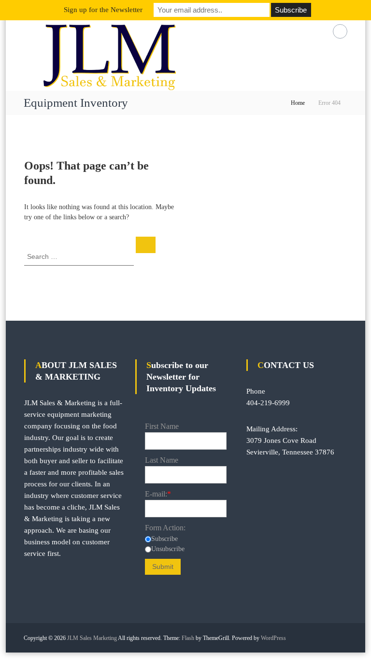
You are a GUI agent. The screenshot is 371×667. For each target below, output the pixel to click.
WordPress (273, 638)
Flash (188, 638)
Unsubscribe (168, 549)
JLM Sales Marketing (92, 638)
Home (298, 102)
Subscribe (164, 538)
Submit (162, 566)
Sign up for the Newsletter (103, 10)
